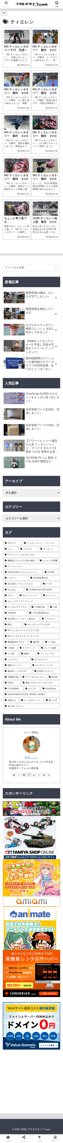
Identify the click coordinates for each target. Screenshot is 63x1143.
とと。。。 (31, 757)
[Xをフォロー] (19, 775)
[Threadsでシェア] (24, 970)
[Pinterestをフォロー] (39, 775)
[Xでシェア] (10, 960)
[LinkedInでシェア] (31, 979)
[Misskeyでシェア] (52, 960)
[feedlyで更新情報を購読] (44, 775)
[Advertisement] (31, 1081)
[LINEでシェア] (52, 970)
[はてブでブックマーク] (38, 970)
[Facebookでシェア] (10, 970)
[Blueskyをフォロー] (24, 775)
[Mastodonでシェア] (24, 960)
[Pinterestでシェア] (17, 979)
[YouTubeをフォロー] (34, 775)
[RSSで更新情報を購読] (49, 775)
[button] (56, 267)
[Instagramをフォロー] (29, 775)
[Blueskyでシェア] (38, 960)
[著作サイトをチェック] (14, 775)
